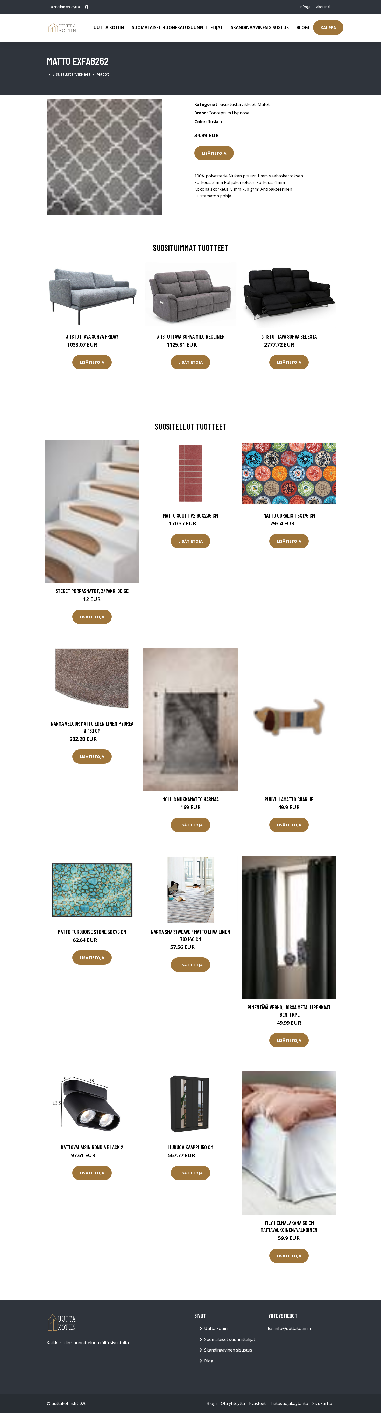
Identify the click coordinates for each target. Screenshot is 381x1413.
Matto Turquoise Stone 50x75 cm (92, 931)
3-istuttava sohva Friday (92, 336)
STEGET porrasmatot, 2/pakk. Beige (92, 591)
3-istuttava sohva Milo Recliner (191, 336)
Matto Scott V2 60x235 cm (190, 515)
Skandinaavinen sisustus (260, 27)
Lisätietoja (214, 153)
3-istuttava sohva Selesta (289, 336)
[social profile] (86, 7)
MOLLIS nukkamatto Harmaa (190, 799)
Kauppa (328, 27)
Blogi (303, 27)
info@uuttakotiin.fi (315, 6)
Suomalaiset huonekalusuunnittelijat (177, 27)
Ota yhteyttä (233, 1403)
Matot (102, 74)
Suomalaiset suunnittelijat (229, 1339)
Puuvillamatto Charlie (289, 799)
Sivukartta (322, 1403)
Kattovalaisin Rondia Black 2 (92, 1147)
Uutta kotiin (109, 27)
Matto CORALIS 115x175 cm (289, 515)
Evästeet (257, 1403)
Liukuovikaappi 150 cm (190, 1147)
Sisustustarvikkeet (71, 74)
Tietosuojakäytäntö (289, 1403)
